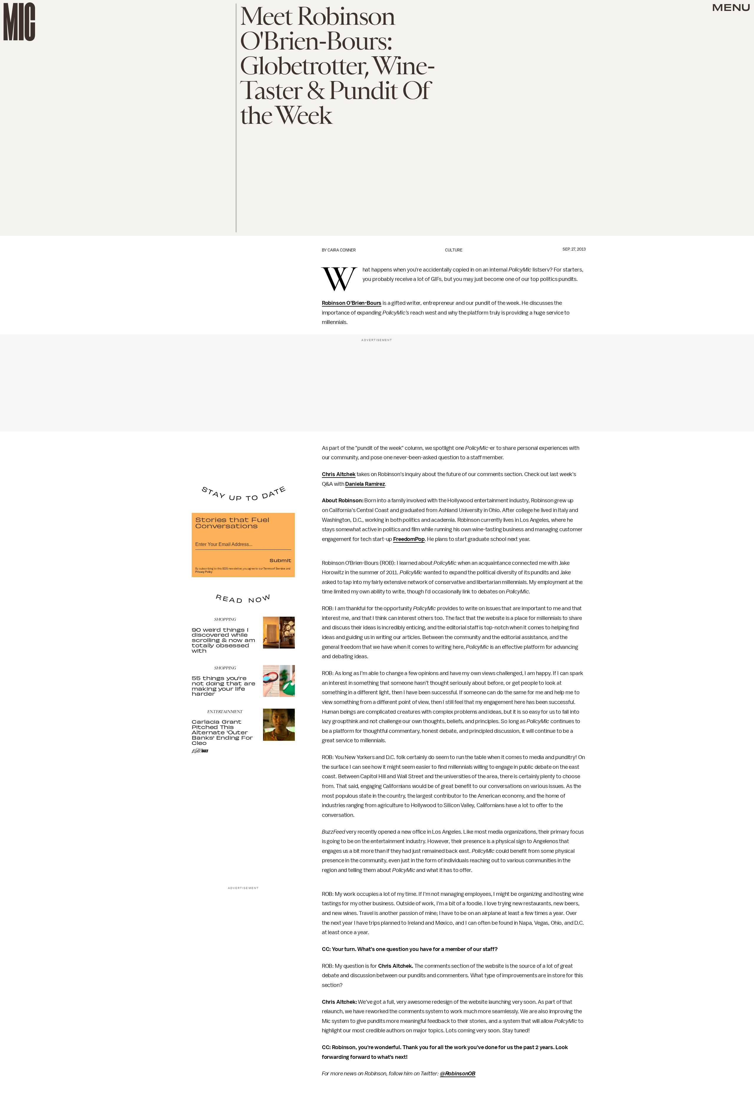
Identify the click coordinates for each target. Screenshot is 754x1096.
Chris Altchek (338, 474)
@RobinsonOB (457, 1074)
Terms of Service (274, 568)
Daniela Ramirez (365, 484)
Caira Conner (342, 250)
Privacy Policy (203, 571)
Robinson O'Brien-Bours (351, 303)
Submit (280, 560)
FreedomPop (408, 539)
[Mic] (19, 21)
